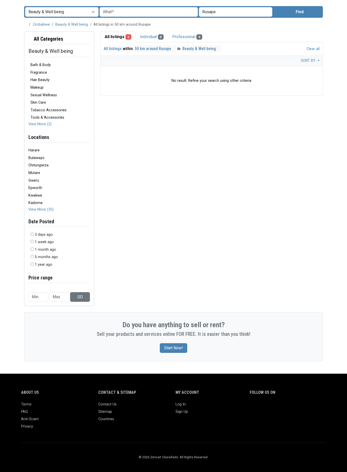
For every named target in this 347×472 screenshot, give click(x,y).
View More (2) (40, 124)
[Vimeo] (304, 406)
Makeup (36, 87)
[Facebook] (253, 406)
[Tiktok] (290, 406)
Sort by (309, 60)
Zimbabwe (41, 24)
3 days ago (44, 234)
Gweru (33, 180)
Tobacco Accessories (48, 110)
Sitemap (105, 412)
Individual (151, 36)
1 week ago (44, 242)
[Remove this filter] (88, 39)
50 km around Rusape (153, 48)
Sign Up (182, 412)
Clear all (313, 49)
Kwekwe (35, 195)
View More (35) (41, 209)
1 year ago (43, 264)
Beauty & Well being (71, 24)
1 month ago (45, 249)
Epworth (35, 188)
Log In (181, 404)
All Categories (48, 39)
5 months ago (46, 257)
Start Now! (173, 347)
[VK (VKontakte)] (312, 406)
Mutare (34, 173)
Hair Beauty (40, 80)
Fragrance (38, 72)
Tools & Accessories (47, 117)
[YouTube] (297, 406)
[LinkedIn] (275, 406)
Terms (26, 404)
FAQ (24, 412)
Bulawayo (36, 158)
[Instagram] (267, 406)
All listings (117, 36)
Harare (34, 150)
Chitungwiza (38, 165)
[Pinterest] (282, 406)
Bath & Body (40, 65)
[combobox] (235, 12)
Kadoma (35, 203)
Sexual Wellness (43, 95)
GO (80, 296)
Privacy (27, 426)
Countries (106, 419)
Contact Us (107, 404)
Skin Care (38, 102)
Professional (186, 36)
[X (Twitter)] (260, 406)
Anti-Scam (30, 419)
